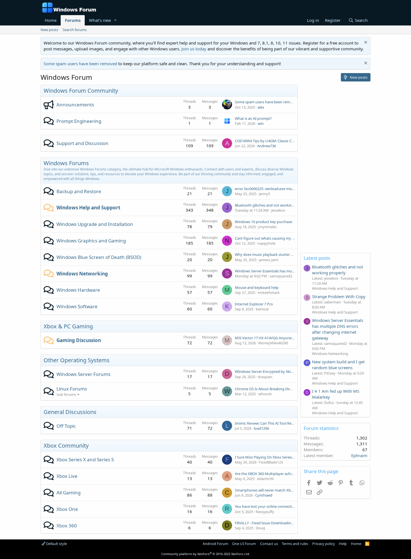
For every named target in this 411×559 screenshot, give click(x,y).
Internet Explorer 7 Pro (254, 304)
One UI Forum (244, 543)
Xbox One (67, 509)
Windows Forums (66, 163)
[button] (115, 20)
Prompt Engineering (78, 121)
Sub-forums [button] (66, 394)
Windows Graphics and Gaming (91, 240)
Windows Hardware (78, 290)
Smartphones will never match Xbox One (269, 490)
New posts (49, 29)
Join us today (193, 49)
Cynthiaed (263, 495)
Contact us (269, 543)
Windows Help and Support (88, 207)
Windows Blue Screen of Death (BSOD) (98, 257)
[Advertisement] (335, 169)
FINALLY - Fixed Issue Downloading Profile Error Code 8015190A (288, 522)
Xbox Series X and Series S (85, 459)
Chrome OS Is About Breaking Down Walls (269, 388)
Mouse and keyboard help (256, 287)
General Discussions (70, 412)
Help (343, 543)
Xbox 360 (66, 525)
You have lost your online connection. (266, 506)
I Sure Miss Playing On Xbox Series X (265, 457)
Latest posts (317, 258)
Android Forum (215, 543)
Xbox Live (66, 476)
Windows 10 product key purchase (263, 221)
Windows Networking (82, 273)
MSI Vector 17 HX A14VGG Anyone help (267, 337)
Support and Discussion (82, 143)
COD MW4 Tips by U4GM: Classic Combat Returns (276, 140)
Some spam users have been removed (80, 63)
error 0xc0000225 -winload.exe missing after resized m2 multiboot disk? (294, 188)
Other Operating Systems (77, 360)
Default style (56, 543)
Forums (73, 20)
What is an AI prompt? (253, 118)
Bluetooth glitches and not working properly (272, 205)
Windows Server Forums (83, 374)
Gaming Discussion (78, 340)
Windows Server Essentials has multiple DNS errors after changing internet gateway (337, 329)
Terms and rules (295, 543)
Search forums (75, 29)
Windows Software (77, 306)
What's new (100, 20)
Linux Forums (71, 388)
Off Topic (66, 426)
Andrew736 (266, 145)
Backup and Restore (78, 191)
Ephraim (359, 455)
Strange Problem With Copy (338, 296)
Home (50, 20)
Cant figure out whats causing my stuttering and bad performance (290, 238)
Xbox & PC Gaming (68, 326)
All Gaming (68, 492)
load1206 (261, 428)
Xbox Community (66, 445)
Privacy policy (323, 543)
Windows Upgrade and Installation (94, 224)
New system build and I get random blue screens (338, 364)
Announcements (75, 104)
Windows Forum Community (81, 90)
